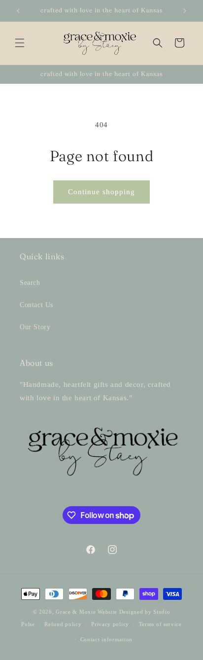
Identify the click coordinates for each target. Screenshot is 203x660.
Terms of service (160, 624)
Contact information (106, 639)
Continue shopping (101, 192)
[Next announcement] (185, 11)
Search (30, 282)
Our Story (35, 327)
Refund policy (62, 624)
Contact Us (36, 305)
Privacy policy (110, 624)
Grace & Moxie (76, 612)
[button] (20, 43)
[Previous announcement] (18, 11)
